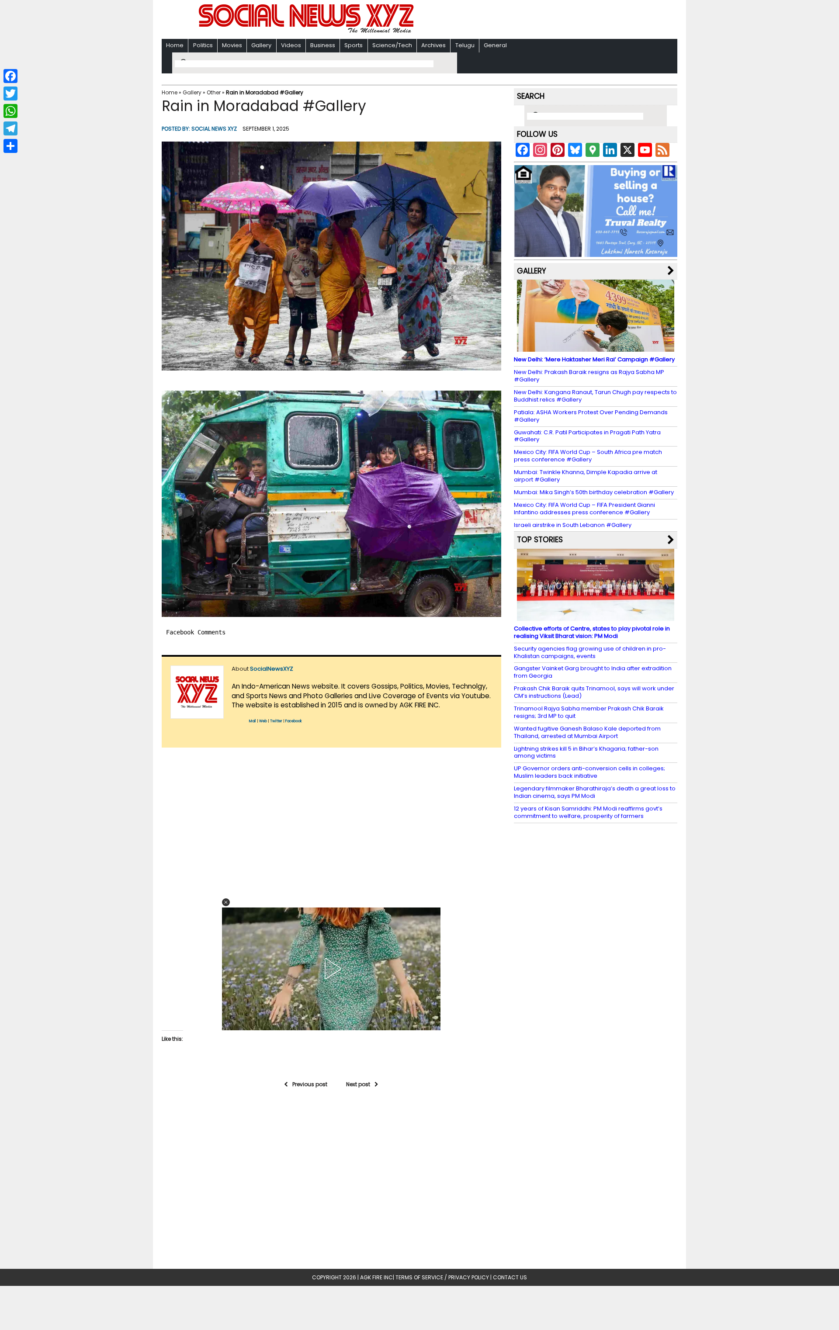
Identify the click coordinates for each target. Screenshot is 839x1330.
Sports (353, 45)
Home (175, 45)
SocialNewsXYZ (271, 669)
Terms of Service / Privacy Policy (442, 1277)
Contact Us (510, 1277)
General (495, 45)
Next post (358, 1084)
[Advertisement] (532, 20)
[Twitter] (10, 93)
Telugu (465, 45)
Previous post (309, 1084)
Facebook (293, 721)
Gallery (261, 45)
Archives (433, 45)
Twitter (276, 721)
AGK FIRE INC (376, 1277)
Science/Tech (392, 45)
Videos (291, 45)
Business (322, 45)
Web (263, 721)
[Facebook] (10, 76)
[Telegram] (10, 128)
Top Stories (540, 539)
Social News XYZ (214, 128)
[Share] (10, 146)
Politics (203, 45)
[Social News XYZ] (307, 31)
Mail (252, 721)
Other (214, 92)
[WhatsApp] (10, 111)
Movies (232, 45)
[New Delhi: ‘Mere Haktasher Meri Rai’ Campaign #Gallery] (595, 347)
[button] (331, 256)
